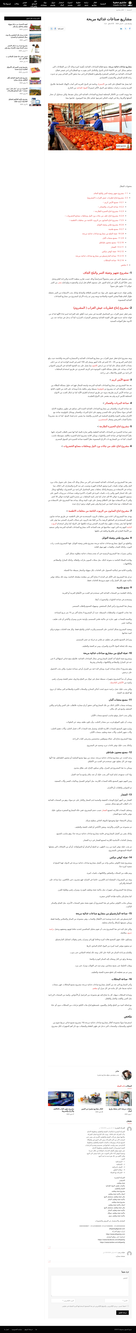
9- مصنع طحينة (116, 229)
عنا (36, 1329)
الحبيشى (122, 1180)
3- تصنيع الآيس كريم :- (113, 202)
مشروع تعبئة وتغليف (118, 1191)
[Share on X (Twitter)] (125, 29)
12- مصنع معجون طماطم (111, 242)
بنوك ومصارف (44, 3)
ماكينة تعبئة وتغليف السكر (116, 1199)
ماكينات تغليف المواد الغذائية (115, 1186)
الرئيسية (103, 4)
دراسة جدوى (86, 3)
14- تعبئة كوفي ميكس (113, 251)
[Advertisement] (90, 49)
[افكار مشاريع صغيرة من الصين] (90, 1098)
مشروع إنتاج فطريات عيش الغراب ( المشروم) (100, 308)
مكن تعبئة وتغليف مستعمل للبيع (114, 1197)
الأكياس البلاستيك (117, 682)
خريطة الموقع (29, 1329)
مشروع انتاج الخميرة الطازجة (114, 426)
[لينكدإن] (121, 29)
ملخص (124, 265)
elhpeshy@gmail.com (117, 1229)
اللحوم (94, 365)
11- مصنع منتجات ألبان (113, 238)
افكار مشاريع (94, 3)
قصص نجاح (25, 3)
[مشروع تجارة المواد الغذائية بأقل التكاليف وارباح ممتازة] (35, 81)
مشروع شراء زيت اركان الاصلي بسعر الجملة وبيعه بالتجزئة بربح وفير (16, 47)
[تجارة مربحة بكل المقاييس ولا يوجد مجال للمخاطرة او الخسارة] (35, 38)
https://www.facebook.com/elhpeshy (111, 1240)
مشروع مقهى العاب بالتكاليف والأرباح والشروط (63, 1110)
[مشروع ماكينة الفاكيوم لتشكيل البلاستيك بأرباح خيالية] (35, 102)
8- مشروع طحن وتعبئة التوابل (110, 224)
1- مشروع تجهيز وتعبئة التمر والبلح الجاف (110, 193)
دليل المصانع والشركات (33, 3)
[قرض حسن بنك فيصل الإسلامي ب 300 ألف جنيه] (35, 59)
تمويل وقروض (52, 3)
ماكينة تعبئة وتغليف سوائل (116, 1213)
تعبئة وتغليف (121, 1183)
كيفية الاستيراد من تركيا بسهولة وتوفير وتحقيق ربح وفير (18, 25)
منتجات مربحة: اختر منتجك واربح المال (120, 1110)
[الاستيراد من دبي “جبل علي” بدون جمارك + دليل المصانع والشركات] (35, 91)
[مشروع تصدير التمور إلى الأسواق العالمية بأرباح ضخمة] (35, 70)
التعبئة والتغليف (120, 1188)
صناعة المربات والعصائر (117, 403)
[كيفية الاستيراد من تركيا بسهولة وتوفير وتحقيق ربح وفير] (35, 27)
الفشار (104, 810)
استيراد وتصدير (69, 3)
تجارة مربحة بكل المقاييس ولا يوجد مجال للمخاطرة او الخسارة (17, 36)
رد (49, 1246)
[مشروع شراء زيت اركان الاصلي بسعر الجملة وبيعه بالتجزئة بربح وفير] (35, 48)
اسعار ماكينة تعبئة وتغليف (116, 1194)
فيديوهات (7, 4)
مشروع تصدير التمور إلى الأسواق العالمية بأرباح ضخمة (17, 68)
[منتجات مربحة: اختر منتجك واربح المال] (119, 1098)
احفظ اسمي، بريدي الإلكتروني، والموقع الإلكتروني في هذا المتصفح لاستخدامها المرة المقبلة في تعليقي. (94, 1306)
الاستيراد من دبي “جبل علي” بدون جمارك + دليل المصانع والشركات (17, 89)
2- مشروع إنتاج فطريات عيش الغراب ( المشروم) (107, 197)
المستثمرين (103, 419)
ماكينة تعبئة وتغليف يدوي (117, 1216)
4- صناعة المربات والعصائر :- (111, 206)
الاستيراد (100, 84)
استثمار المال (61, 3)
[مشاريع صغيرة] (122, 3)
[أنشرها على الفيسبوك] (130, 29)
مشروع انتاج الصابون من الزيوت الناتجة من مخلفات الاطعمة (98, 510)
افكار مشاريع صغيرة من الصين (92, 1109)
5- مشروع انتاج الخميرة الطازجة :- (108, 211)
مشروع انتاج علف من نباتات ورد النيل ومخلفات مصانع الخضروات (96, 446)
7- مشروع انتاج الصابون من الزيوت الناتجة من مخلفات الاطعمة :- (96, 220)
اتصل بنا (6, 1329)
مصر (59, 282)
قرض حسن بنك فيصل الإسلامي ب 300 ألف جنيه (17, 57)
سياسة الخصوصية (17, 1329)
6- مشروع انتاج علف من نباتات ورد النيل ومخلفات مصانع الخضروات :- (94, 215)
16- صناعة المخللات (114, 260)
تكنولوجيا (100, 389)
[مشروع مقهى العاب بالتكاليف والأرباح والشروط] (61, 1098)
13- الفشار (117, 247)
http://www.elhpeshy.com (115, 1234)
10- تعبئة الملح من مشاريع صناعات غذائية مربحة (103, 233)
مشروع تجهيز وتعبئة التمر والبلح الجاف (105, 273)
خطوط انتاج (78, 3)
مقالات (16, 4)
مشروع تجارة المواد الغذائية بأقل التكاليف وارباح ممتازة (17, 79)
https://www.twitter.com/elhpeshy (112, 1242)
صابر (126, 23)
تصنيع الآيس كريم (120, 379)
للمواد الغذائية (82, 87)
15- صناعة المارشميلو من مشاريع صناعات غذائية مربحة (100, 256)
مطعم (95, 988)
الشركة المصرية (119, 1177)
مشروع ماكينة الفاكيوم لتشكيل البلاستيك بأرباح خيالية (18, 100)
